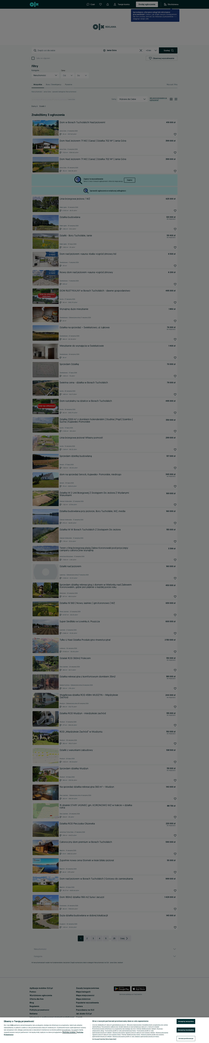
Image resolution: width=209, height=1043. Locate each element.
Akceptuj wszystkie (186, 1021)
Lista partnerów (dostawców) (104, 1039)
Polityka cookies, (69, 1032)
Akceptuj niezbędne (186, 1030)
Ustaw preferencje (186, 1038)
